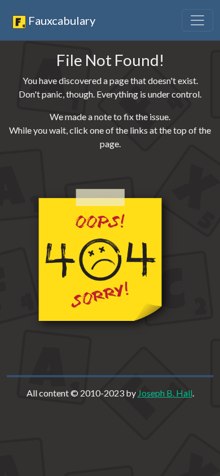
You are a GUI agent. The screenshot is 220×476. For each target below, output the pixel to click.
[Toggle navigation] (197, 20)
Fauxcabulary (60, 20)
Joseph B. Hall (165, 392)
